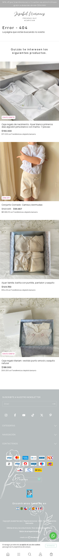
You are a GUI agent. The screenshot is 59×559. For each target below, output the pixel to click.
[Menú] (18, 554)
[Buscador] (29, 554)
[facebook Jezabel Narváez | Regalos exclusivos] (15, 415)
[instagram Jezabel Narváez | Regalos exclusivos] (6, 415)
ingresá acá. (47, 528)
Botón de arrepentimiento (30, 531)
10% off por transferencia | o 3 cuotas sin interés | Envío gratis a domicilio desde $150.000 (29, 4)
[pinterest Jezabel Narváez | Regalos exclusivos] (51, 415)
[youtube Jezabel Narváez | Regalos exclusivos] (24, 415)
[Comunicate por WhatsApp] (53, 535)
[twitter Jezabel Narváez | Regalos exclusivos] (42, 415)
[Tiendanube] (29, 537)
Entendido (51, 546)
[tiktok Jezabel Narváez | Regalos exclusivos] (33, 415)
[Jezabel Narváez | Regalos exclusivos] (7, 554)
